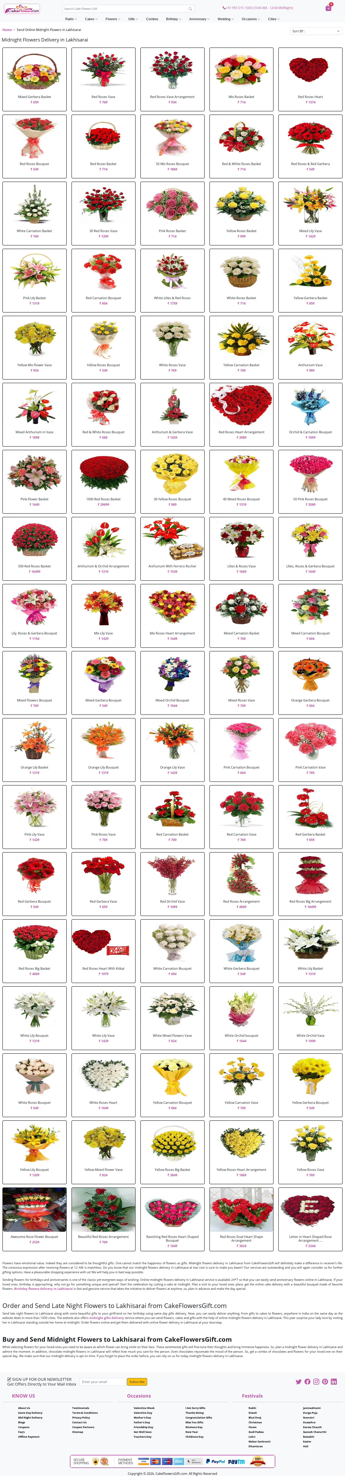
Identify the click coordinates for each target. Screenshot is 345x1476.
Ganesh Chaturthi (314, 1432)
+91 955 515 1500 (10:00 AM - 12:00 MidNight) (259, 8)
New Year (191, 1432)
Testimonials (80, 1408)
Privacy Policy (81, 1417)
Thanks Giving (194, 1413)
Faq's (21, 1432)
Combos (152, 19)
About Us (24, 1408)
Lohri (252, 1436)
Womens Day (193, 1427)
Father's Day (142, 1422)
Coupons (23, 1427)
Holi (305, 1446)
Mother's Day (142, 1417)
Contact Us (79, 1422)
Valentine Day (143, 1413)
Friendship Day (143, 1427)
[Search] (190, 8)
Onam (253, 1427)
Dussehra (309, 1422)
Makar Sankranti (260, 1441)
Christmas (255, 1422)
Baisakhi (308, 1436)
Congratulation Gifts (198, 1417)
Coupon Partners (83, 1427)
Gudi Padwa (256, 1432)
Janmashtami (312, 1408)
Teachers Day (142, 1436)
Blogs (21, 1422)
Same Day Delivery (30, 1413)
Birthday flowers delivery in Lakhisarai (43, 1289)
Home (7, 30)
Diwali (253, 1413)
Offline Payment (29, 1436)
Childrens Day (194, 1436)
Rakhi (252, 1408)
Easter (307, 1441)
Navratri (308, 1417)
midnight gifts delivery (106, 1318)
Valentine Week (144, 1408)
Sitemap (77, 1432)
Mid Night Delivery (30, 1417)
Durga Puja (310, 1413)
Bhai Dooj (255, 1417)
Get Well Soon (143, 1432)
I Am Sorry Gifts (195, 1408)
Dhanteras (256, 1446)
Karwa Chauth (312, 1427)
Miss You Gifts (194, 1422)
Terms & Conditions (85, 1413)
